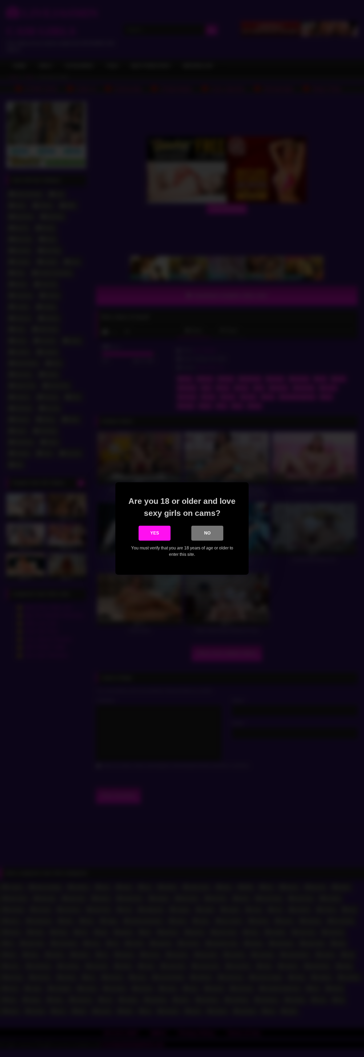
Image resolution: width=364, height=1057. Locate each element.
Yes (154, 533)
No (207, 533)
